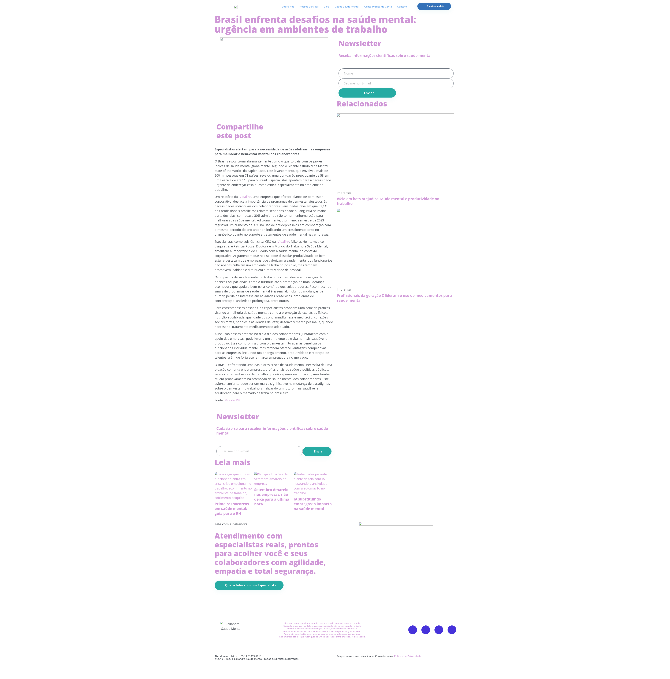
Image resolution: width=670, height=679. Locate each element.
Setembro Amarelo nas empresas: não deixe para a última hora (271, 496)
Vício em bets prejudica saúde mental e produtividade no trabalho (388, 201)
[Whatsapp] (425, 629)
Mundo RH (232, 400)
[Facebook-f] (412, 629)
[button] (277, 124)
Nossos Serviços (309, 6)
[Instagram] (438, 629)
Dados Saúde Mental (346, 6)
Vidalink (245, 197)
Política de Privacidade (407, 656)
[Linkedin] (452, 629)
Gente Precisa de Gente (378, 6)
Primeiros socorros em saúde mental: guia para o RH (232, 508)
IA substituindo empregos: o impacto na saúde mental (313, 504)
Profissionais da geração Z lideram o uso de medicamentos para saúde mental (394, 298)
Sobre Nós (288, 6)
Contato (402, 6)
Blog (326, 6)
